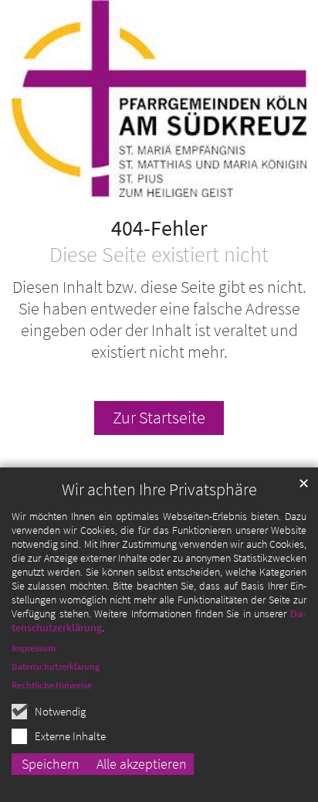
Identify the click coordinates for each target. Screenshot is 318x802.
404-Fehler (159, 229)
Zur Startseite (159, 417)
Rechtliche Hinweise (52, 685)
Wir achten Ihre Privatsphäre (159, 489)
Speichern (51, 764)
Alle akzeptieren (141, 764)
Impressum (34, 648)
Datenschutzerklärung (56, 666)
